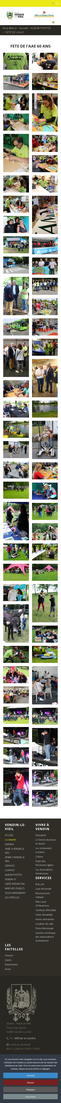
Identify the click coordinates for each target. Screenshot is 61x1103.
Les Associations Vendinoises (44, 871)
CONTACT (10, 870)
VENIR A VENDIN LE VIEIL (15, 859)
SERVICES (10, 865)
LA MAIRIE (10, 839)
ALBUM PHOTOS (41, 28)
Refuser (30, 1082)
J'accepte (30, 1075)
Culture (39, 856)
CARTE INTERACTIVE (15, 883)
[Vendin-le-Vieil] (15, 15)
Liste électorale (43, 888)
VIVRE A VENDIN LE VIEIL (14, 850)
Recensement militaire (42, 895)
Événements (11, 964)
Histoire (9, 955)
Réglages (30, 1089)
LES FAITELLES (12, 897)
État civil (39, 884)
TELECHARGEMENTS (15, 892)
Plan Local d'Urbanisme (42, 903)
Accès (8, 969)
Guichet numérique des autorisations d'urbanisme (45, 936)
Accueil (23, 28)
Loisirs (8, 959)
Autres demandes (44, 919)
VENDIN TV (10, 879)
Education (40, 835)
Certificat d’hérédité (45, 910)
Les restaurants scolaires (43, 850)
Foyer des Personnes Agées (44, 863)
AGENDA (9, 844)
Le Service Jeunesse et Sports (45, 841)
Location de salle (44, 923)
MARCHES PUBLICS (15, 888)
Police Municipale (44, 928)
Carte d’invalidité (44, 914)
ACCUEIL (9, 835)
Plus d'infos (31, 1096)
